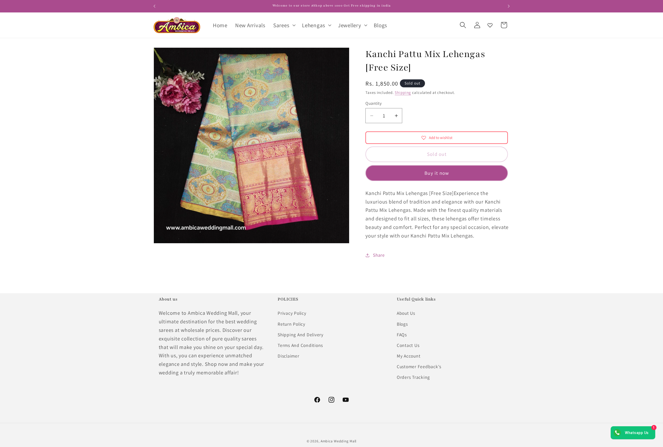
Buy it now (436, 173)
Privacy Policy (292, 313)
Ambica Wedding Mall (339, 441)
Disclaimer (288, 356)
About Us (406, 313)
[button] (283, 25)
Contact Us (408, 345)
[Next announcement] (508, 6)
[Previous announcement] (154, 6)
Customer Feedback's (419, 366)
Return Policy (291, 324)
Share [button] (379, 255)
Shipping (403, 92)
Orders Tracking (413, 377)
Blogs (402, 324)
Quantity (373, 103)
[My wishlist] (490, 25)
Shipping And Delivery (300, 335)
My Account (409, 356)
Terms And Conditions (300, 345)
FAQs (402, 335)
